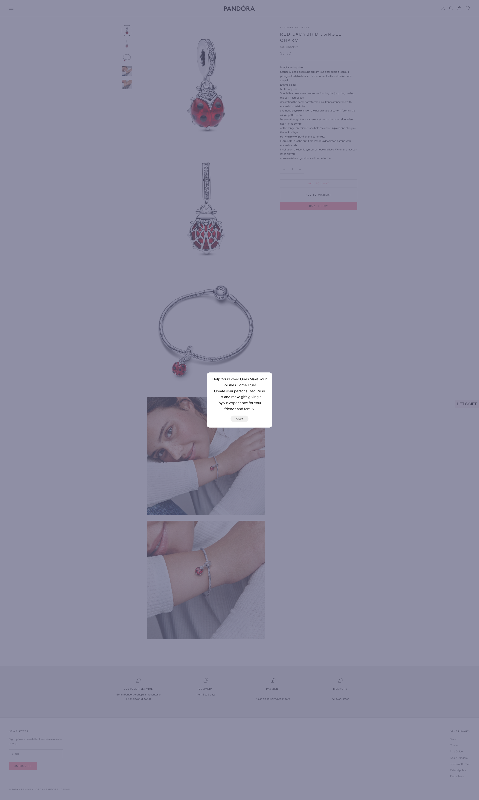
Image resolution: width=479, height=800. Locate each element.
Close (239, 418)
